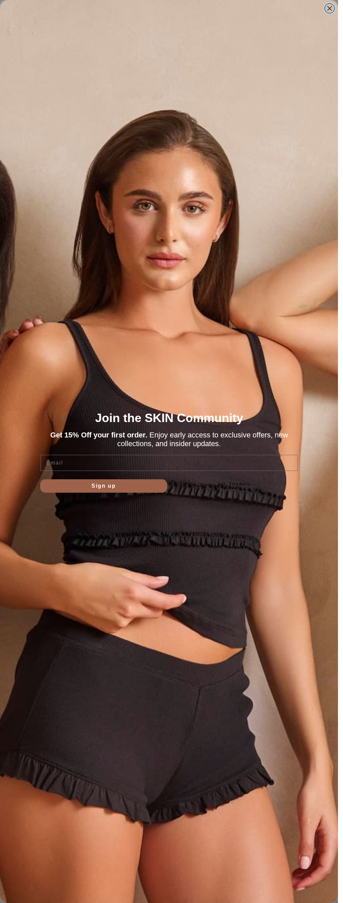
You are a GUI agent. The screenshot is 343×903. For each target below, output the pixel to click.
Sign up (103, 486)
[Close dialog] (330, 8)
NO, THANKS (234, 484)
